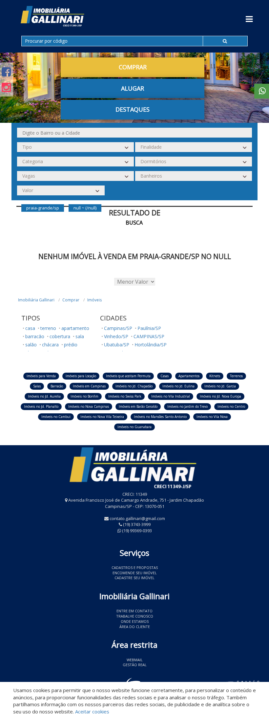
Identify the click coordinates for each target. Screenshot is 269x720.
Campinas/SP (118, 328)
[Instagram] (6, 87)
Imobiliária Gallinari (36, 300)
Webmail (135, 659)
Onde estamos (135, 621)
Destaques (132, 109)
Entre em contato (134, 610)
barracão (34, 336)
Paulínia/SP (149, 328)
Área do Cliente (134, 626)
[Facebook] (6, 71)
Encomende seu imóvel (135, 572)
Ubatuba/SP (116, 344)
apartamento (75, 328)
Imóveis (94, 300)
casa (30, 328)
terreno (48, 328)
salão (31, 344)
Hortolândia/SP (150, 344)
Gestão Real (135, 664)
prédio (70, 344)
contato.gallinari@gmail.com (137, 518)
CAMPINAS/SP (149, 336)
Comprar (70, 300)
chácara (50, 344)
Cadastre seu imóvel (134, 577)
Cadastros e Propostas (135, 567)
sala (79, 336)
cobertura (60, 336)
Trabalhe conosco (134, 616)
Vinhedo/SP (116, 336)
